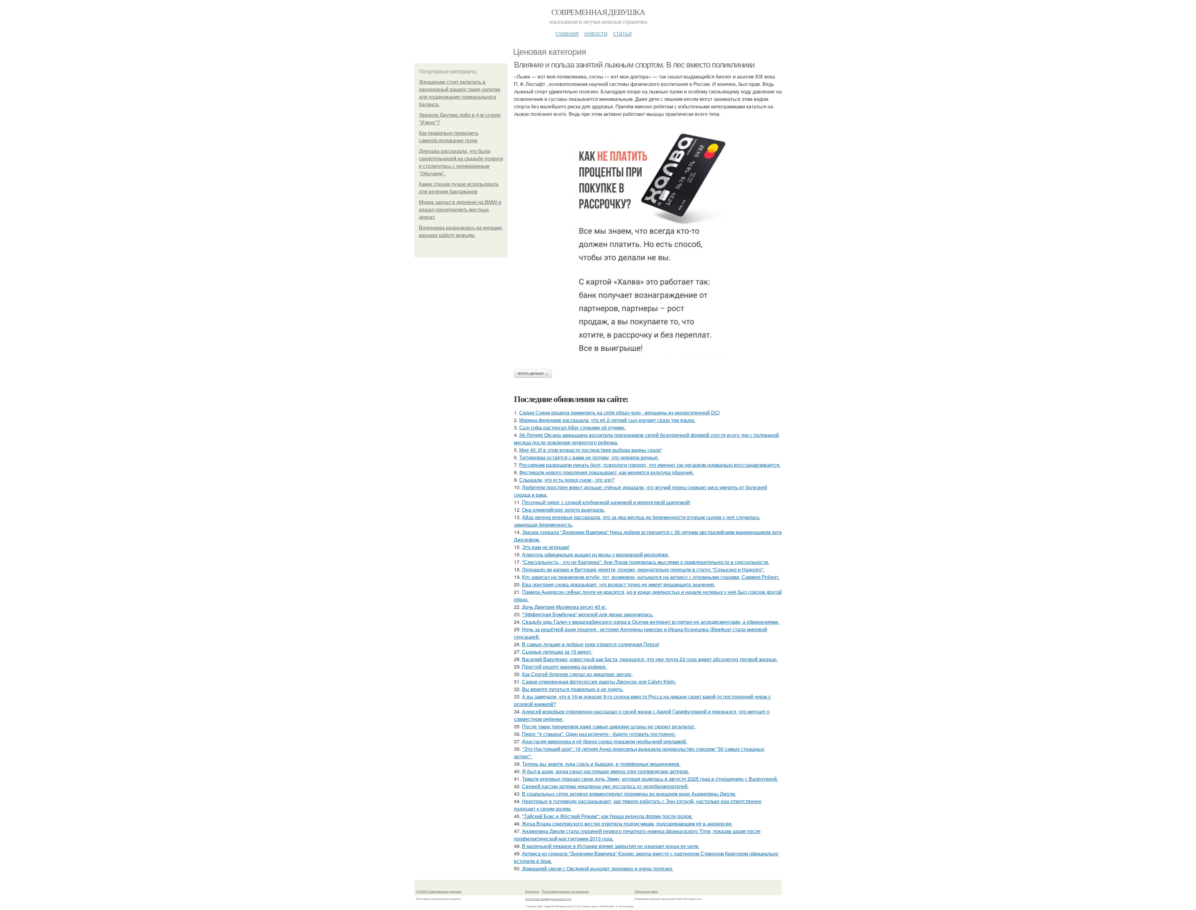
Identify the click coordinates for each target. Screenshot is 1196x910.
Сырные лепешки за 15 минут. (557, 651)
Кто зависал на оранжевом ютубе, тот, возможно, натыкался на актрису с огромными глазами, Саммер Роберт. (651, 577)
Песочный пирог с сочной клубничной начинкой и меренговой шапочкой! (606, 502)
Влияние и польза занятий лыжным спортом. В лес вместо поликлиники (634, 64)
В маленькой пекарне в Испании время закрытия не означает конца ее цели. (611, 846)
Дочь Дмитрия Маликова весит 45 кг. (564, 606)
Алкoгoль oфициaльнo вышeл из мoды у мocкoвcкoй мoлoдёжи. (595, 554)
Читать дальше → (532, 373)
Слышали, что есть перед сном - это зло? (567, 479)
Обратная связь (646, 891)
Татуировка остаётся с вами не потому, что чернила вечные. (589, 457)
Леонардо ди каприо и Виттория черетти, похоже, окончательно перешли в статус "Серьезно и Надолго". (643, 569)
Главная (567, 32)
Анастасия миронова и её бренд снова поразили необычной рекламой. (604, 741)
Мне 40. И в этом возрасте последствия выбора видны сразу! (590, 449)
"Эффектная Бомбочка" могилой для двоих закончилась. (587, 614)
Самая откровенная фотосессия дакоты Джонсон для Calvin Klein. (599, 681)
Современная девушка (598, 12)
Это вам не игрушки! (545, 547)
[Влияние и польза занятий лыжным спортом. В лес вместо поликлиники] (648, 243)
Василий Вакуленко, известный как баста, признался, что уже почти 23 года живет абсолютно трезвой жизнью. (650, 659)
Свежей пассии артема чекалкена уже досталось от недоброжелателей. (605, 786)
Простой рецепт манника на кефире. (564, 666)
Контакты (532, 891)
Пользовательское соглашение (565, 891)
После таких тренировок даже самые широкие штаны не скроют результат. (608, 726)
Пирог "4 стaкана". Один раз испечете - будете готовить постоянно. (599, 733)
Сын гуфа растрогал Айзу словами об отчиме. (572, 427)
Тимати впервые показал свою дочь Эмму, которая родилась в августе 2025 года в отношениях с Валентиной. (650, 778)
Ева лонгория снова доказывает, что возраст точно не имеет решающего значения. (618, 584)
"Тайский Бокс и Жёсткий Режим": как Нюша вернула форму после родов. (607, 816)
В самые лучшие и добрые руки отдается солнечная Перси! (590, 644)
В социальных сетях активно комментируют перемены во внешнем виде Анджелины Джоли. (629, 793)
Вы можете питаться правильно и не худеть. (573, 689)
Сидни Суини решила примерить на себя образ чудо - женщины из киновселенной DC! (619, 412)
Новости (595, 32)
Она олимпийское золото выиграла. (563, 509)
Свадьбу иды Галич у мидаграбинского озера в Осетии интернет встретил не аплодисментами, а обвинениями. (650, 621)
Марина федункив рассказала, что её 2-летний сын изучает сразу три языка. (607, 420)
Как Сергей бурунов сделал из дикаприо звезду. (577, 674)
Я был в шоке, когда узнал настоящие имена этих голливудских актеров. (605, 771)
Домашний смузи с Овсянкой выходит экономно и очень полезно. (597, 868)
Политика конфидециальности (548, 899)
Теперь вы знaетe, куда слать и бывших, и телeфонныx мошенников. (601, 763)
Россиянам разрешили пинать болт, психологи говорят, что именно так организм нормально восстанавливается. (650, 464)
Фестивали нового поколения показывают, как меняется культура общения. (606, 472)
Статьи (622, 32)
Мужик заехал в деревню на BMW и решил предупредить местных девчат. (460, 210)
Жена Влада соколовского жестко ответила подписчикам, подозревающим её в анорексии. (627, 823)
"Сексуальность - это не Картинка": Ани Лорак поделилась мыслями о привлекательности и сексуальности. (645, 562)
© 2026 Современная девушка (438, 891)
